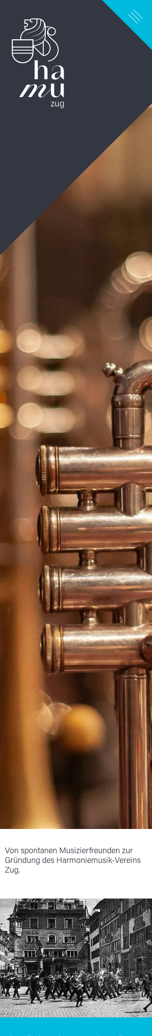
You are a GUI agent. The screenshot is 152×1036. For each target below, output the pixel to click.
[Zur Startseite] (76, 414)
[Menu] (135, 16)
